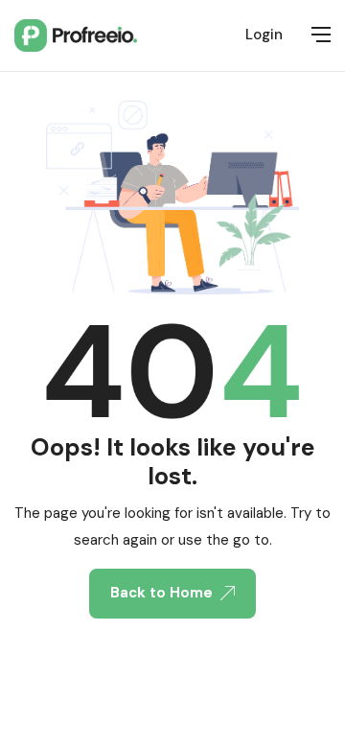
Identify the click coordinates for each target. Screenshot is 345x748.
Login (264, 34)
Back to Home (161, 592)
